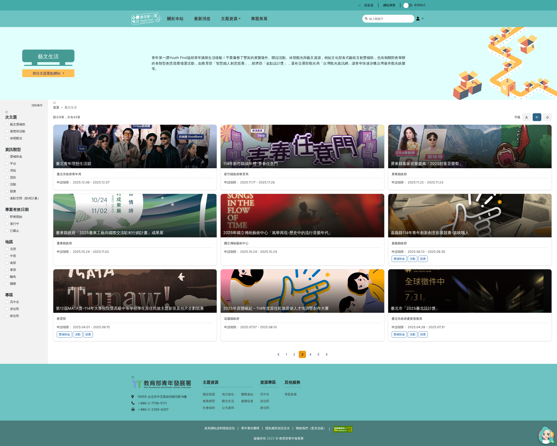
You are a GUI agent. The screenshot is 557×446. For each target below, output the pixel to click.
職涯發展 (209, 394)
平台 (13, 163)
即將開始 (16, 216)
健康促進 (247, 401)
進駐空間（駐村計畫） (25, 198)
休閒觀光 (16, 138)
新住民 (14, 316)
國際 (13, 283)
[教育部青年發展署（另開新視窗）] (161, 386)
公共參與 (228, 407)
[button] (420, 18)
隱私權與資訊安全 (277, 428)
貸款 (13, 177)
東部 (13, 269)
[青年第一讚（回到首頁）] (146, 19)
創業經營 (209, 401)
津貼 (13, 170)
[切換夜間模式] (408, 5)
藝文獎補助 (17, 124)
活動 (13, 184)
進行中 (14, 223)
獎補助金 (16, 156)
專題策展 (259, 18)
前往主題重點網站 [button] (47, 73)
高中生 (14, 302)
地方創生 (228, 394)
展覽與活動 (17, 131)
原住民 (14, 309)
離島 (13, 276)
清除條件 (37, 105)
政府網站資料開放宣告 (220, 428)
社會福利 (209, 407)
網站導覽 (389, 5)
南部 (13, 263)
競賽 (13, 191)
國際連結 (247, 394)
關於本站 (175, 18)
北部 (13, 249)
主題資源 (229, 18)
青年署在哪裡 (250, 428)
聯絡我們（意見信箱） (311, 428)
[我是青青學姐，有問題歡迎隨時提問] (545, 434)
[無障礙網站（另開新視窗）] (342, 429)
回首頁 (368, 5)
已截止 (14, 230)
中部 (13, 256)
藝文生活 (228, 401)
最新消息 (202, 18)
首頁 (56, 107)
